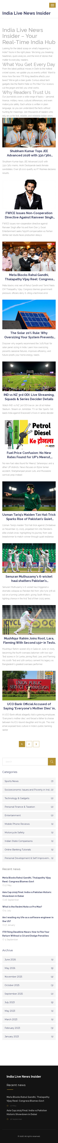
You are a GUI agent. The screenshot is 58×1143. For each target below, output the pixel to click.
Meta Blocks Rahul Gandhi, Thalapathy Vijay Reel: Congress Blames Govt (29, 277)
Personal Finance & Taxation (20, 806)
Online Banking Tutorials (18, 849)
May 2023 (10, 1011)
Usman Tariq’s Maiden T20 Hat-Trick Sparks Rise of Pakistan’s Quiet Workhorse (29, 517)
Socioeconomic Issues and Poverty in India (28, 789)
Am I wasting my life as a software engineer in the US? (28, 919)
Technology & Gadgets (17, 798)
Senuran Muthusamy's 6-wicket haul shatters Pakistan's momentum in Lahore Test (29, 579)
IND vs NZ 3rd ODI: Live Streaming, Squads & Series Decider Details (29, 397)
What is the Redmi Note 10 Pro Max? (22, 907)
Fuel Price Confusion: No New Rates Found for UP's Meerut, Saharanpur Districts (29, 455)
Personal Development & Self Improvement (28, 858)
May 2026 (10, 968)
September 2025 (14, 993)
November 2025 (13, 976)
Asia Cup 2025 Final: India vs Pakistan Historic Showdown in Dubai (26, 894)
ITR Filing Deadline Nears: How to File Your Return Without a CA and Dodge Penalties (25, 934)
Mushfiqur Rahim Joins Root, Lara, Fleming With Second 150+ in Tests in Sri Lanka (29, 641)
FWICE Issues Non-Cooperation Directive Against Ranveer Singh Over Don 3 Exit (29, 215)
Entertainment (13, 815)
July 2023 (10, 1002)
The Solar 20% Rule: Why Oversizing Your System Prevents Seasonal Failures (29, 335)
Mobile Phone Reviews (17, 824)
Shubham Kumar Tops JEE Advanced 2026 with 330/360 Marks (29, 153)
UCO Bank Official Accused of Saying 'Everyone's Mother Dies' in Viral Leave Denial (29, 706)
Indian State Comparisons (18, 841)
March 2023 (11, 1019)
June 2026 (10, 959)
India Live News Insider (26, 13)
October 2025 (12, 985)
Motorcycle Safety (14, 832)
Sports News (11, 781)
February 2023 (12, 1028)
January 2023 (12, 1036)
